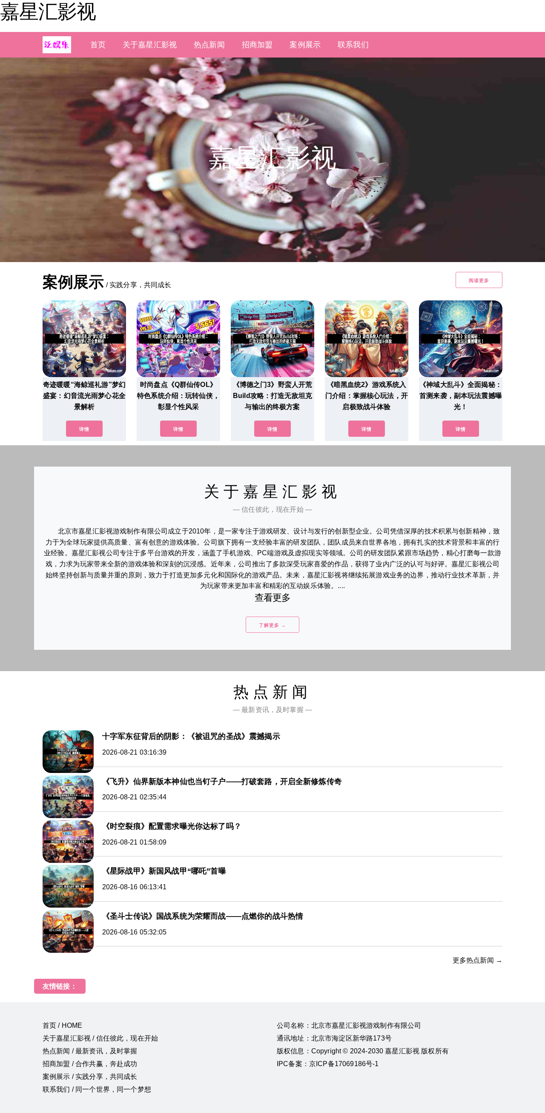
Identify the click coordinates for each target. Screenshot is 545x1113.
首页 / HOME (62, 1025)
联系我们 (353, 44)
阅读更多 (479, 280)
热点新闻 (209, 44)
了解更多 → (272, 625)
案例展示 (305, 44)
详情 (84, 429)
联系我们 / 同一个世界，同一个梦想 (97, 1089)
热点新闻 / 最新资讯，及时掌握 (90, 1051)
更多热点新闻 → (477, 960)
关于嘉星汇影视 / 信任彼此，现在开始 (100, 1038)
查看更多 (273, 597)
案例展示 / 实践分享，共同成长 (90, 1076)
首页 (98, 44)
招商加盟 (257, 44)
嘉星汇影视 (48, 11)
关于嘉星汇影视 (150, 44)
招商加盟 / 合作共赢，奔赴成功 (90, 1063)
